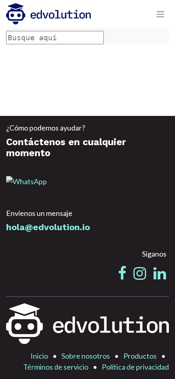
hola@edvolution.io (48, 227)
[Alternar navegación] (160, 14)
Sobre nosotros (85, 355)
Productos (140, 355)
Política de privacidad (135, 366)
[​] (122, 273)
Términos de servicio (55, 366)
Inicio (39, 355)
